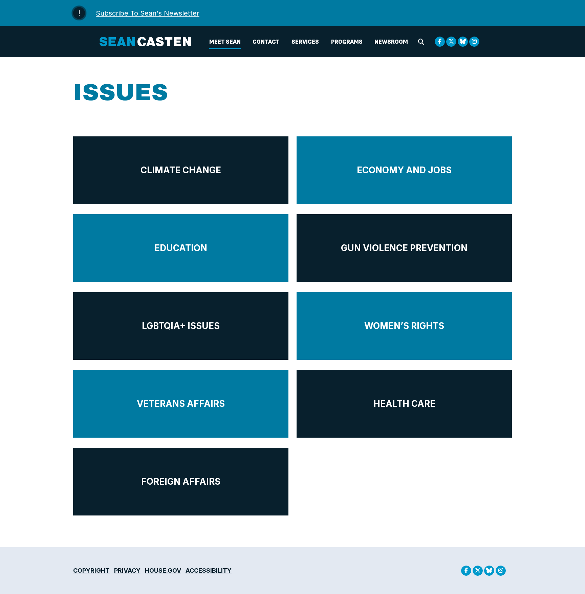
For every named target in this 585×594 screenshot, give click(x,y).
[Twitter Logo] (451, 42)
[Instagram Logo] (474, 42)
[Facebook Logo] (440, 42)
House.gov (163, 570)
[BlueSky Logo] (463, 42)
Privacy (127, 570)
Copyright (91, 570)
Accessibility (209, 570)
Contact (266, 41)
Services (305, 41)
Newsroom (391, 41)
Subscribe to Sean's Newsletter (147, 13)
